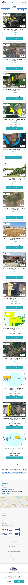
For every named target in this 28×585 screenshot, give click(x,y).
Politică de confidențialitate (7, 525)
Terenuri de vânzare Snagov (14, 546)
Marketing (21, 577)
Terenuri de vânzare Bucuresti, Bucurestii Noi (14, 548)
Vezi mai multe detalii (14, 38)
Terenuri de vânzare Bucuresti (14, 542)
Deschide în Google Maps (7, 493)
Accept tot (19, 581)
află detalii (16, 575)
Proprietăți (4, 513)
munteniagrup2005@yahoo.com (8, 489)
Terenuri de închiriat (14, 557)
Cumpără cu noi (5, 515)
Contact (3, 519)
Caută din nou (6, 9)
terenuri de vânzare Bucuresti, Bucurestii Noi (17, 473)
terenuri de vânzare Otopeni (16, 472)
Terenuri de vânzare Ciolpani (14, 549)
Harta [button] (23, 25)
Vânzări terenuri (14, 541)
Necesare (8, 577)
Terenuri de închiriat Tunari (14, 558)
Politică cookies (5, 523)
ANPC (3, 521)
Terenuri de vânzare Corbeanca (14, 551)
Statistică (14, 577)
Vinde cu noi (4, 517)
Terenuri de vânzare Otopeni (14, 544)
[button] (25, 9)
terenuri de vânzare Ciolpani (14, 475)
